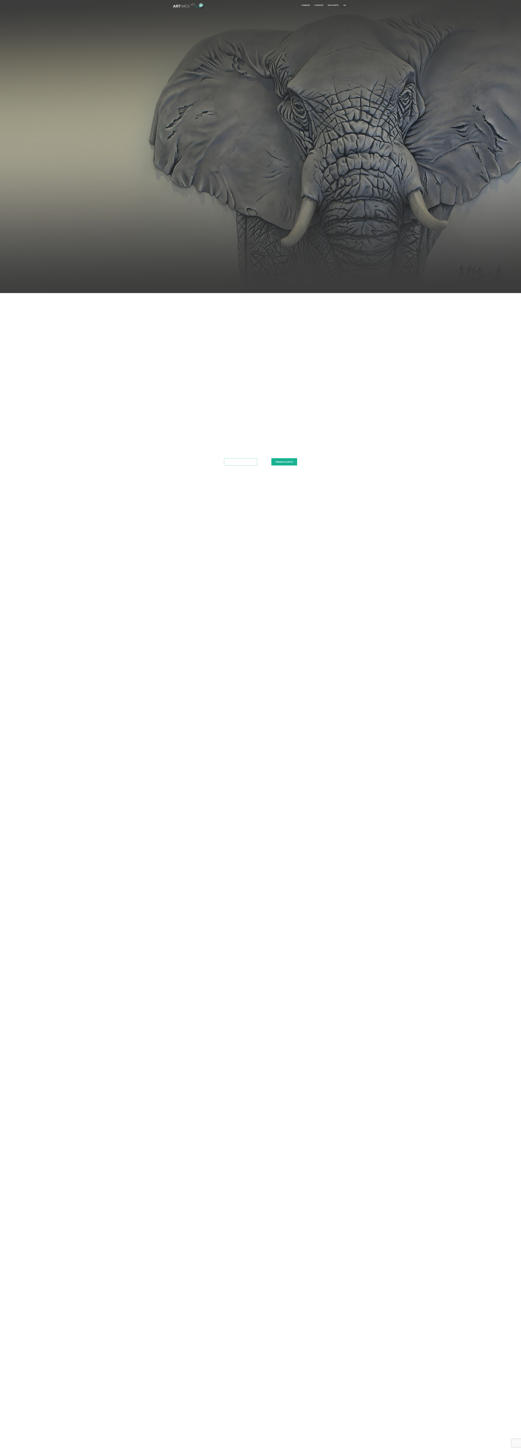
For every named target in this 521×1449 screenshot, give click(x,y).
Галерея (318, 5)
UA (344, 5)
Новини (306, 5)
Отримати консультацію (240, 462)
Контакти (333, 5)
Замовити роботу (284, 462)
